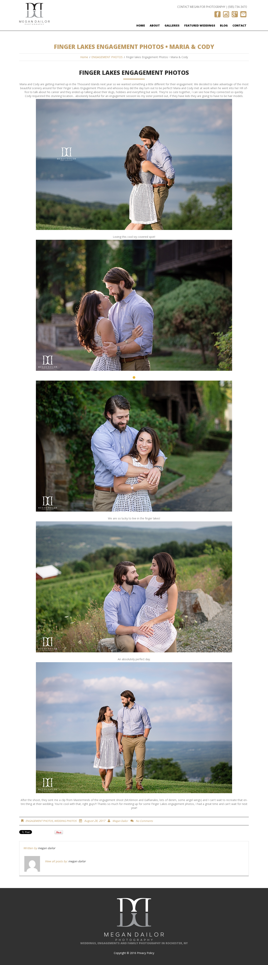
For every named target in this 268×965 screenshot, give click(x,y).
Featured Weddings (199, 25)
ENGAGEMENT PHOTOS (107, 57)
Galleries (172, 25)
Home (140, 25)
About (155, 25)
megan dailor (120, 821)
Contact (239, 25)
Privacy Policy (145, 953)
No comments (144, 821)
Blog (224, 25)
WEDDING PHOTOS (65, 821)
